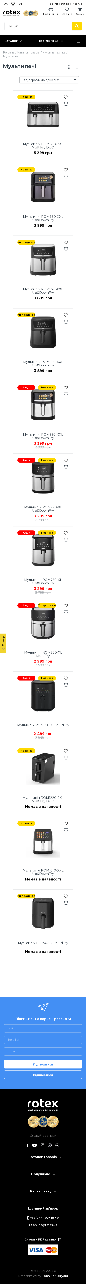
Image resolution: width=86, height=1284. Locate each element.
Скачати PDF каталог (41, 1239)
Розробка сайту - (43, 1276)
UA (6, 3)
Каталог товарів (28, 52)
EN (20, 3)
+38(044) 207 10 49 (44, 1218)
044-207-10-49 (48, 41)
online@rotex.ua (44, 1225)
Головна (8, 52)
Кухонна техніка (53, 52)
